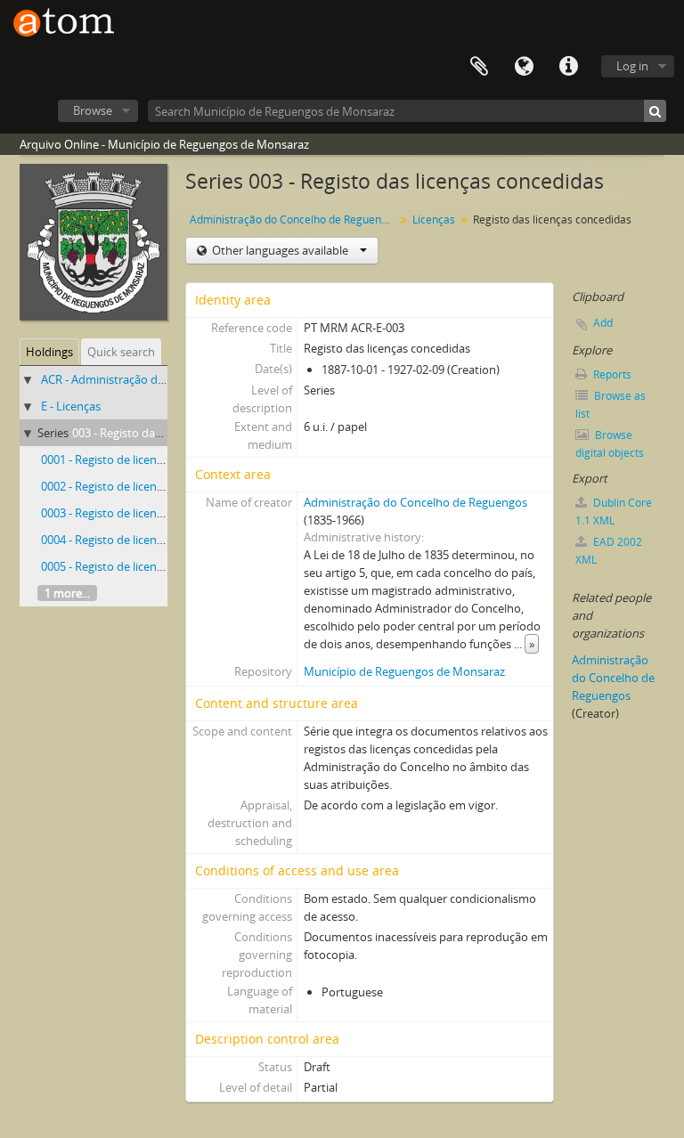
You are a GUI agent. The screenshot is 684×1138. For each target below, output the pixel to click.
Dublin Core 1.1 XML (613, 511)
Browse (92, 110)
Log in (632, 66)
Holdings (49, 352)
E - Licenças (71, 406)
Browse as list (610, 404)
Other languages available (280, 250)
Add (603, 322)
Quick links (568, 67)
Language (523, 67)
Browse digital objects (609, 443)
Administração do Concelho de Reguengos (294, 219)
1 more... (67, 593)
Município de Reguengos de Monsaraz (404, 671)
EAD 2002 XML (608, 550)
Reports (610, 374)
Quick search (121, 352)
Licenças (433, 219)
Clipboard (479, 67)
